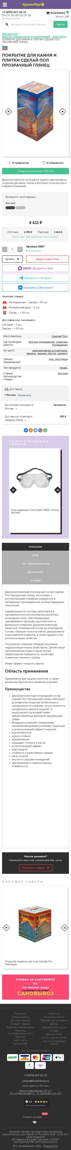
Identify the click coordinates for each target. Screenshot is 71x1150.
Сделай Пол (60, 336)
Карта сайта (20, 1040)
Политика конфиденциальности (20, 1032)
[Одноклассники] (31, 430)
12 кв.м (10, 207)
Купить (10, 259)
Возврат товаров (20, 1024)
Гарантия (20, 1036)
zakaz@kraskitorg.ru (35, 1081)
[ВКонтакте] (26, 430)
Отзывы (54, 1030)
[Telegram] (35, 430)
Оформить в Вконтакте (37, 287)
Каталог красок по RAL (54, 1037)
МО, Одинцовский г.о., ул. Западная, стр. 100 (35, 1093)
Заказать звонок (11, 18)
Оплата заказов (20, 1017)
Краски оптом (54, 1034)
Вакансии (54, 1013)
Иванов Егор (51, 1146)
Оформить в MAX (42, 268)
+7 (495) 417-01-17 (14, 12)
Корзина (58, 13)
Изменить (24, 395)
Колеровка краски (54, 1017)
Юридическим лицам (54, 1027)
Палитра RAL (20, 1043)
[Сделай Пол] (5, 48)
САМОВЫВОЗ (35, 993)
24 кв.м (21, 207)
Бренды (54, 1024)
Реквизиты (20, 1013)
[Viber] (40, 430)
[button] (8, 111)
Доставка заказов (20, 1020)
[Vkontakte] (34, 1122)
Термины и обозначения (20, 1027)
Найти (60, 24)
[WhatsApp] (45, 430)
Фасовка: (11, 203)
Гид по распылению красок (54, 1042)
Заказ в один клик (47, 259)
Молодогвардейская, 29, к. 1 (35, 1091)
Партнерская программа (54, 1020)
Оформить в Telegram (37, 278)
